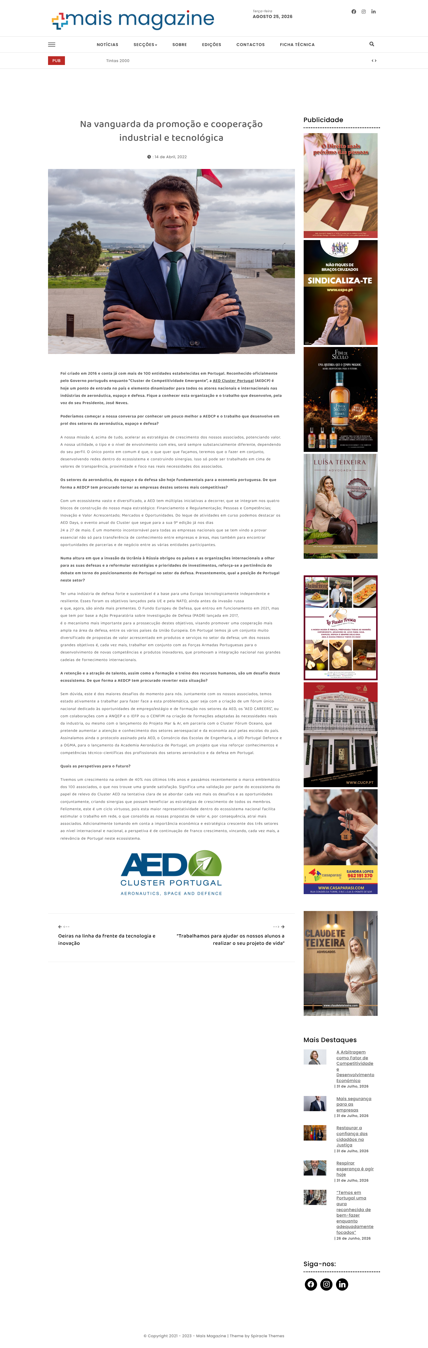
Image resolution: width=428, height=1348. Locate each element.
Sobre (179, 44)
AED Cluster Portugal (233, 381)
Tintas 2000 (118, 61)
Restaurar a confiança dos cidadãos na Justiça (352, 1136)
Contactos (250, 44)
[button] (373, 61)
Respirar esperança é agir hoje (355, 1168)
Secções (144, 44)
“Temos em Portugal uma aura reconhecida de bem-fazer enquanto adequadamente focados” (355, 1212)
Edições (211, 44)
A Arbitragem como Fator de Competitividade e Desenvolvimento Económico (355, 1066)
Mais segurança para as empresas (354, 1104)
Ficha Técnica (297, 44)
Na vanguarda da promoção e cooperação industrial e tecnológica (171, 131)
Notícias (107, 44)
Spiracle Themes (267, 1336)
